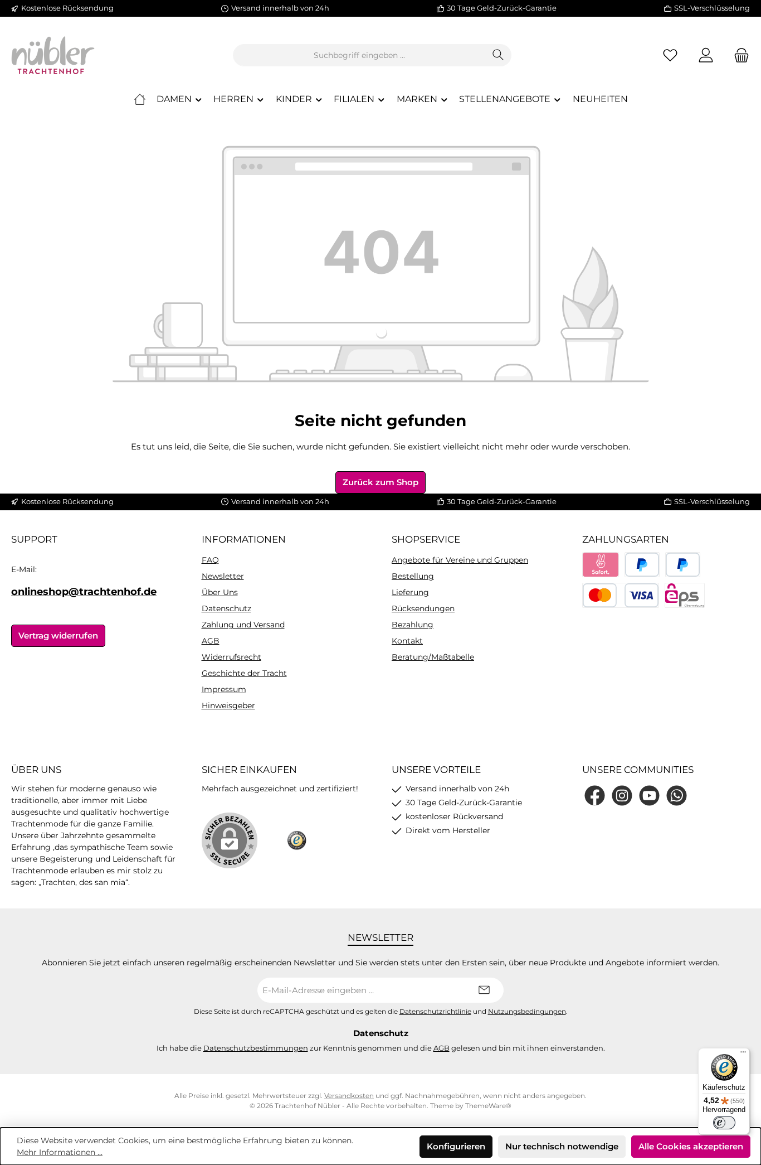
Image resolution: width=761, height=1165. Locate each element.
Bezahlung (412, 625)
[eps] (685, 595)
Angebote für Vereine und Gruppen (460, 560)
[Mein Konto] (706, 55)
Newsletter (223, 576)
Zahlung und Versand (243, 625)
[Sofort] (600, 564)
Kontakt (407, 641)
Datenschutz (226, 608)
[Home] (140, 99)
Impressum (224, 689)
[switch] (724, 1122)
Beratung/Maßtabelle (433, 657)
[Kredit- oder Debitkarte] (620, 595)
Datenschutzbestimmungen (255, 1047)
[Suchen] (498, 55)
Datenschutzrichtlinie (435, 1012)
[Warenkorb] (738, 55)
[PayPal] (642, 564)
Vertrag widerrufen (58, 635)
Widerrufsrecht (231, 657)
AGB (210, 641)
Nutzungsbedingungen (527, 1012)
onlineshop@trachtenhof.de (84, 592)
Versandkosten (349, 1095)
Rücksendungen (423, 608)
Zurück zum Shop (380, 482)
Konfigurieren (456, 1146)
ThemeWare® (488, 1105)
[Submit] (484, 990)
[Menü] (743, 1054)
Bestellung (413, 576)
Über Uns (220, 592)
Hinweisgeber (228, 705)
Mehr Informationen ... (60, 1152)
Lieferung (410, 592)
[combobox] (359, 55)
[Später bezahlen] (682, 564)
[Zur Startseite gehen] (53, 55)
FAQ (210, 560)
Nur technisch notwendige (561, 1146)
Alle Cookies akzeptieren (690, 1146)
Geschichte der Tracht (244, 673)
